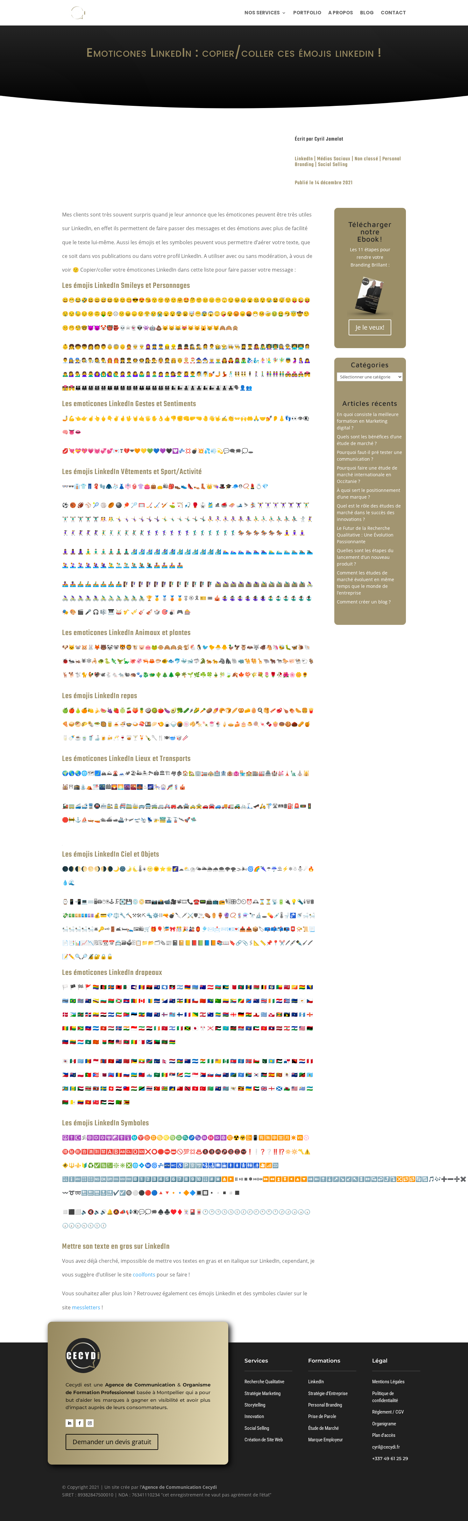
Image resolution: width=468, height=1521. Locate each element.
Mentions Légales (388, 1382)
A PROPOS (340, 13)
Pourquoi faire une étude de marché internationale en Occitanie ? (367, 474)
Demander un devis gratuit (112, 1441)
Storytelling (255, 1405)
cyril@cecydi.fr (386, 1447)
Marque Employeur (325, 1440)
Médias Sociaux (334, 159)
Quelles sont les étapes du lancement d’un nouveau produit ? (365, 557)
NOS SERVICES (262, 13)
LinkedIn (304, 159)
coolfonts (145, 1274)
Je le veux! (370, 327)
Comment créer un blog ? (364, 602)
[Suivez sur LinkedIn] (69, 1423)
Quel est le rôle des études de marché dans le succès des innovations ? (369, 512)
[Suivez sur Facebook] (79, 1423)
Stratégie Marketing (262, 1393)
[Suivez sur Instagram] (90, 1423)
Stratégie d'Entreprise (328, 1393)
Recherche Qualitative (264, 1382)
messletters (86, 1307)
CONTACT (393, 13)
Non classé (366, 159)
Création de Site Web (264, 1440)
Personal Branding (325, 1405)
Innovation (254, 1416)
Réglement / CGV (388, 1412)
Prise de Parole (322, 1416)
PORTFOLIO (307, 13)
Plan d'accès (383, 1435)
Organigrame (384, 1424)
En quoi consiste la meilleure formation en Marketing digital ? (368, 421)
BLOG (367, 13)
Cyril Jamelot (329, 139)
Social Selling (333, 165)
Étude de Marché (323, 1428)
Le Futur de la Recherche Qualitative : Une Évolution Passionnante (365, 535)
